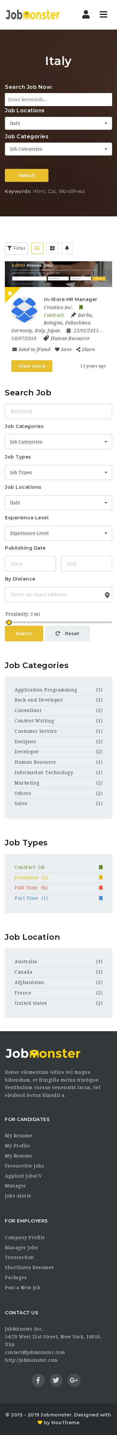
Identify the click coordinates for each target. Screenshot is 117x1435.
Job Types (18, 457)
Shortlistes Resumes (29, 1267)
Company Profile (25, 1237)
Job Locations (25, 110)
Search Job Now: (29, 87)
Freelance (31, 877)
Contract (30, 867)
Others (23, 793)
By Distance (20, 579)
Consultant (28, 710)
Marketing (27, 783)
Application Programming (46, 689)
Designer (25, 741)
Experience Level (26, 518)
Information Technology (44, 772)
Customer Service (36, 731)
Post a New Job (22, 1287)
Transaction (19, 1257)
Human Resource (70, 338)
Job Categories (26, 136)
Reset (71, 633)
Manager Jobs (21, 1247)
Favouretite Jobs (24, 1165)
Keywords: (18, 191)
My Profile (17, 1145)
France (23, 992)
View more (32, 366)
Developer (27, 751)
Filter (19, 248)
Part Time (31, 898)
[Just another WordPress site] (32, 14)
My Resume (18, 1135)
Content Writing (34, 720)
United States (31, 1003)
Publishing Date (25, 548)
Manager (15, 1185)
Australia (26, 961)
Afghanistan (30, 982)
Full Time (31, 887)
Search (26, 175)
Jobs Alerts (18, 1195)
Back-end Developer (39, 700)
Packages (16, 1277)
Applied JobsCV (23, 1176)
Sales (21, 803)
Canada (23, 972)
